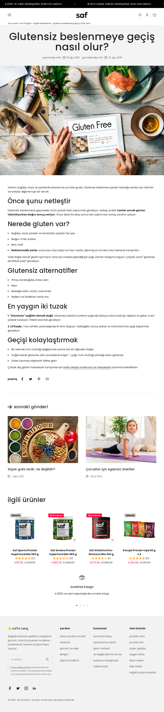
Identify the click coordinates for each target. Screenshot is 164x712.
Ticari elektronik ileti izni (113, 693)
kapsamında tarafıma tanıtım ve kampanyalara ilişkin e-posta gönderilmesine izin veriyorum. (124, 697)
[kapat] (154, 628)
